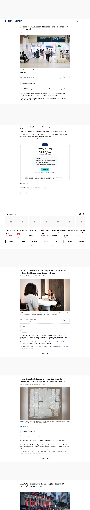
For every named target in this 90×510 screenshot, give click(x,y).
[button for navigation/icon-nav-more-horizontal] (68, 77)
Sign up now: (23, 32)
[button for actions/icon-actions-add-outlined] (28, 427)
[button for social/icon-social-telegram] (61, 77)
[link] (12, 21)
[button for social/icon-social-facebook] (65, 77)
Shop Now (11, 241)
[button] (79, 21)
